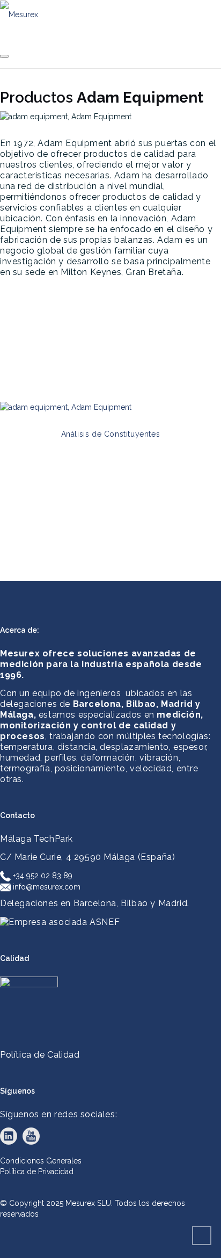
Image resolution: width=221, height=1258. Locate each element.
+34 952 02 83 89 (41, 875)
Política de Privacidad (36, 1171)
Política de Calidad (39, 1055)
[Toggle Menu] (4, 56)
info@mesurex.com (45, 887)
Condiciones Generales (41, 1160)
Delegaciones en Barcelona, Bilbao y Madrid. (94, 903)
